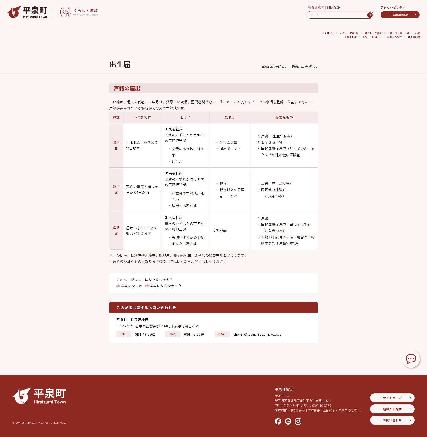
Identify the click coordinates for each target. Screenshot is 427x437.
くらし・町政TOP (349, 33)
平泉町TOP (328, 33)
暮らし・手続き (373, 33)
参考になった (131, 286)
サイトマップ (392, 398)
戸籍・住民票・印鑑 (398, 33)
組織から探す (394, 37)
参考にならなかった (165, 286)
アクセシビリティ (393, 7)
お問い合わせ (392, 420)
